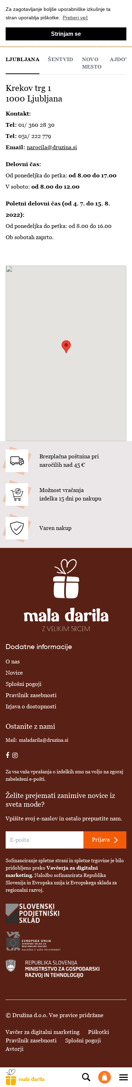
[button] (66, 347)
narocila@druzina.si (52, 147)
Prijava (101, 839)
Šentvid (60, 59)
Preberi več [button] (75, 17)
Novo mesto (92, 63)
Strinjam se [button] (66, 34)
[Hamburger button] (123, 1077)
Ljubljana (22, 59)
